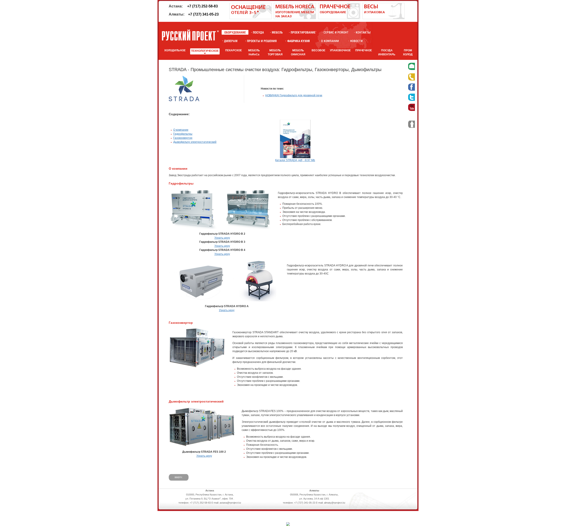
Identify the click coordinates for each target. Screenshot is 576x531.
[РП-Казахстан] (330, 40)
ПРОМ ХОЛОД (408, 52)
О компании (180, 129)
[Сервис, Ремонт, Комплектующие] (336, 32)
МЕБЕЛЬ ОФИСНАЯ (298, 52)
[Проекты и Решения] (261, 40)
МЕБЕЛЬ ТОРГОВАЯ (275, 52)
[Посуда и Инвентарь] (258, 32)
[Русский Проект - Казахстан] (190, 35)
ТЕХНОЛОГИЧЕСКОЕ (205, 50)
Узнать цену (222, 237)
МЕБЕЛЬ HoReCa (254, 52)
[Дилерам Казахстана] (230, 40)
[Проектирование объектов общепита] (303, 32)
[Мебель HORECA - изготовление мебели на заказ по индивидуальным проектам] (295, 18)
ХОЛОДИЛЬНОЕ (175, 50)
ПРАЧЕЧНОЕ (363, 50)
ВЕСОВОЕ (318, 50)
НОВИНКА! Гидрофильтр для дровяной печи (293, 95)
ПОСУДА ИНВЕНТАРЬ (386, 52)
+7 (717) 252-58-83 (202, 6)
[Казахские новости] (356, 40)
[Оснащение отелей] (298, 40)
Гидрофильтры (182, 133)
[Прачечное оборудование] (339, 18)
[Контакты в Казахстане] (363, 32)
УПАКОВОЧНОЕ (340, 50)
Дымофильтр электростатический (194, 142)
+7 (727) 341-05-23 (203, 14)
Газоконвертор (182, 138)
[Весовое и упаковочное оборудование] (383, 18)
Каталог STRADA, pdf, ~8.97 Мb (295, 160)
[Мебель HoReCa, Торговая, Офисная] (277, 32)
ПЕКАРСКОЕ (233, 50)
